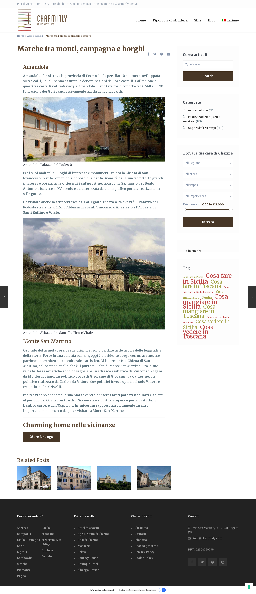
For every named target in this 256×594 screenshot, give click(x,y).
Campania (24, 534)
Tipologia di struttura (170, 20)
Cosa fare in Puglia (193, 277)
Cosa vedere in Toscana (198, 331)
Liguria (22, 552)
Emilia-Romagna (28, 540)
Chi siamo (141, 528)
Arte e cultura (35, 35)
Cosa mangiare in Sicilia (205, 301)
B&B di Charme (88, 540)
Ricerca (208, 222)
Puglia (21, 576)
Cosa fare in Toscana (202, 283)
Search (207, 76)
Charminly (193, 251)
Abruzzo (22, 528)
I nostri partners (146, 546)
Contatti (140, 534)
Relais (82, 552)
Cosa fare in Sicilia (207, 278)
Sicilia (46, 528)
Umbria (47, 550)
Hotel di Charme (89, 528)
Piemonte (24, 570)
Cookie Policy (144, 558)
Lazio (20, 546)
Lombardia (24, 558)
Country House (88, 558)
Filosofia (141, 540)
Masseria (84, 546)
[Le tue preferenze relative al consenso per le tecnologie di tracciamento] (249, 587)
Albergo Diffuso (88, 570)
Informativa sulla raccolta (102, 590)
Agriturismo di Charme (93, 534)
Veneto (47, 556)
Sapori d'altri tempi (202, 128)
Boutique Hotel (88, 564)
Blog (211, 20)
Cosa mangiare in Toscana (199, 311)
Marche (22, 564)
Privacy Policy (144, 552)
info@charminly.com (207, 538)
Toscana (48, 534)
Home (141, 20)
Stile (197, 20)
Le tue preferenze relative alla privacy (137, 590)
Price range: (191, 204)
